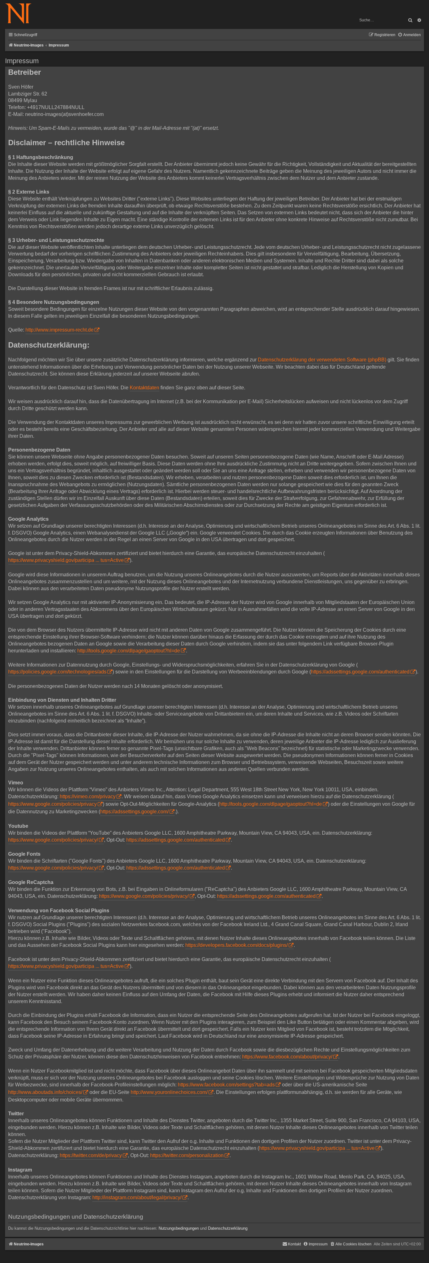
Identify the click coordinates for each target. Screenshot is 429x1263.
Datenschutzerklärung (227, 1228)
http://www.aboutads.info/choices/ (45, 1092)
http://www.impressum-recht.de (59, 329)
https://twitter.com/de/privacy (91, 1155)
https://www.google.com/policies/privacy (52, 804)
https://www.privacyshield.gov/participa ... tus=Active (66, 560)
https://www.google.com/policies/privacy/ (53, 840)
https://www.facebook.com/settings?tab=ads (226, 1084)
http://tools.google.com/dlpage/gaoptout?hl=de (128, 650)
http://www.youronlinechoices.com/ (169, 1092)
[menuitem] (409, 35)
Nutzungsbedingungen (179, 1228)
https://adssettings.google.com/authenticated (360, 671)
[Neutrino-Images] (21, 14)
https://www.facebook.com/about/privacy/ (287, 1056)
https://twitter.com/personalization (187, 1155)
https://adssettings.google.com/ (134, 811)
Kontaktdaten (144, 387)
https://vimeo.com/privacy (88, 796)
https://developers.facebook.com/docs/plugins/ (236, 945)
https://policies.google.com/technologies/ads (57, 671)
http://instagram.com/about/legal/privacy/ (137, 1197)
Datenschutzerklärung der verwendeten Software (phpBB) (322, 359)
